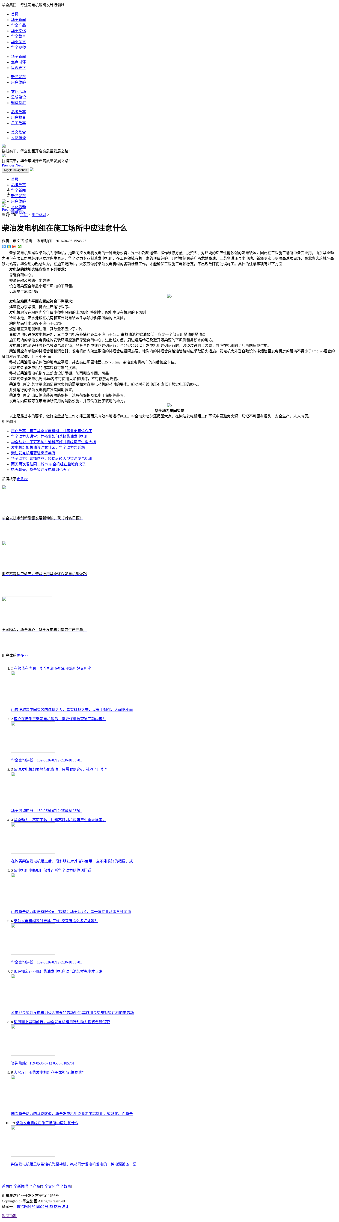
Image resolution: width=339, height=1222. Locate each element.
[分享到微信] (20, 246)
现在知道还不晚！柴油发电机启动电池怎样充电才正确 (58, 971)
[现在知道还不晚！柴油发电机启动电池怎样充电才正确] (33, 1004)
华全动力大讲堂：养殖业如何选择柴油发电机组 (50, 436)
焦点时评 (18, 62)
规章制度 (18, 103)
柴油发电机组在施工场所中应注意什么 (47, 1123)
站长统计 (61, 1207)
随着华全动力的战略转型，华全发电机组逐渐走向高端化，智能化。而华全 (72, 1114)
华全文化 (18, 31)
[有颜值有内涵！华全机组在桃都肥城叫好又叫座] (33, 701)
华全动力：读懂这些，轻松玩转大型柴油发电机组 (51, 459)
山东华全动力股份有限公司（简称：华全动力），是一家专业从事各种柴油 (71, 912)
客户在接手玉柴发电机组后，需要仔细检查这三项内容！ (60, 719)
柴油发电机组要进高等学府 (33, 453)
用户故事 (18, 117)
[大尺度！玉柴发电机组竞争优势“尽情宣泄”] (33, 1105)
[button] (8, 165)
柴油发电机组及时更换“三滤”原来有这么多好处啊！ (56, 921)
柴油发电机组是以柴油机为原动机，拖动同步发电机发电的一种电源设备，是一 (75, 1164)
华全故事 (18, 36)
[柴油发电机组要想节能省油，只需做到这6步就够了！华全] (33, 802)
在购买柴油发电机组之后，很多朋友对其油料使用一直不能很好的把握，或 (72, 861)
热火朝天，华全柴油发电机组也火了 (40, 470)
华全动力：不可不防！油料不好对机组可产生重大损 (53, 442)
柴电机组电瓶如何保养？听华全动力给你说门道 (52, 870)
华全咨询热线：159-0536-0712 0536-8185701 (46, 760)
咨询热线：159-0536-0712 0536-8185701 (42, 1063)
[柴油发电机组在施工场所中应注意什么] (33, 1155)
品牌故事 (18, 112)
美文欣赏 (18, 132)
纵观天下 (18, 68)
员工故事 (18, 123)
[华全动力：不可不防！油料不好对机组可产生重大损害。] (33, 852)
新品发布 (18, 77)
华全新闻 (18, 20)
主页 (24, 215)
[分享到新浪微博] (14, 246)
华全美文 (18, 42)
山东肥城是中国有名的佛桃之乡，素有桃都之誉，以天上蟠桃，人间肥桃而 (72, 710)
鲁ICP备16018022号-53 (35, 1207)
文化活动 (18, 92)
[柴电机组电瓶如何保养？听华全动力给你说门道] (33, 903)
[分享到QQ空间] (9, 246)
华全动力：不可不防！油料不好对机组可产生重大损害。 (60, 820)
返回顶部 (9, 1216)
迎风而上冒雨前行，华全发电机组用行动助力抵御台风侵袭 (62, 1022)
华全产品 (18, 25)
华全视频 (18, 47)
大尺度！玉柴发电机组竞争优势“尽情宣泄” (48, 1072)
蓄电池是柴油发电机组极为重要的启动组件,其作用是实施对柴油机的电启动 (72, 1013)
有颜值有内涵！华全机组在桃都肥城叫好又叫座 (52, 668)
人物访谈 (18, 138)
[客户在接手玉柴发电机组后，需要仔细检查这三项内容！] (33, 751)
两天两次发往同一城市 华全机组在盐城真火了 (48, 464)
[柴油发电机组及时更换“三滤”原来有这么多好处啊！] (33, 953)
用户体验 (18, 82)
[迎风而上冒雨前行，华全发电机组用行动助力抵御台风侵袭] (33, 1054)
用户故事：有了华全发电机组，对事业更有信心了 (51, 431)
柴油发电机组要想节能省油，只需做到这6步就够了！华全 (61, 769)
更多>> (22, 479)
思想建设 (18, 97)
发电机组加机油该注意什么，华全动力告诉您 (48, 447)
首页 (14, 14)
